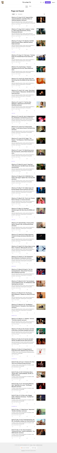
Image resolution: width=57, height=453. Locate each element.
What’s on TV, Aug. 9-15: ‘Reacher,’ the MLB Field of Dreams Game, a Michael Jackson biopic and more (23, 42)
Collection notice (39, 445)
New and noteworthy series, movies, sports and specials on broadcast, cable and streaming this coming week (23, 46)
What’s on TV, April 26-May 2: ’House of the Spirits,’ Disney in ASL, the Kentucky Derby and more (23, 224)
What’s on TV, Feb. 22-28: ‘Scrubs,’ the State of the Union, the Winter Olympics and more (23, 329)
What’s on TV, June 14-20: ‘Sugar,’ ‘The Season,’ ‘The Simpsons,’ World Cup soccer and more (23, 140)
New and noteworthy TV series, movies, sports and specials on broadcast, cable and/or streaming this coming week (23, 342)
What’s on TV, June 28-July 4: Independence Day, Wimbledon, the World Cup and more (23, 117)
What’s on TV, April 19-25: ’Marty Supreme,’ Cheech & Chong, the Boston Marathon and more (23, 236)
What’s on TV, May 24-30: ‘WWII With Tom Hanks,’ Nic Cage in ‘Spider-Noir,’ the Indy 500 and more (23, 178)
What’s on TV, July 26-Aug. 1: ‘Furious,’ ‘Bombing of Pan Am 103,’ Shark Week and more (22, 68)
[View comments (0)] (19, 26)
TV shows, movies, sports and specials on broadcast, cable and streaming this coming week (23, 365)
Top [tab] (16, 14)
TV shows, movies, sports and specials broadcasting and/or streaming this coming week (23, 353)
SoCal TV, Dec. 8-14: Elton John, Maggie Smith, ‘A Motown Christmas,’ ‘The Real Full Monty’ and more (22, 397)
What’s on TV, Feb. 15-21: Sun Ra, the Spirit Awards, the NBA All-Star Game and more (22, 339)
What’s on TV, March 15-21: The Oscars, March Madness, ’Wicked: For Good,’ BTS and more (23, 294)
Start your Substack (25, 447)
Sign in (53, 2)
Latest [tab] (13, 14)
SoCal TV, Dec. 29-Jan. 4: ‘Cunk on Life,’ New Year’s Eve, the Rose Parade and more (23, 362)
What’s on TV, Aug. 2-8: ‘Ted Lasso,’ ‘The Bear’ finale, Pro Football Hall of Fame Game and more (23, 56)
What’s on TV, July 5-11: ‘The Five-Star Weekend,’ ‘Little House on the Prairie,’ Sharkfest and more (21, 104)
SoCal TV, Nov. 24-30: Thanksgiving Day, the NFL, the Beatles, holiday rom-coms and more (23, 420)
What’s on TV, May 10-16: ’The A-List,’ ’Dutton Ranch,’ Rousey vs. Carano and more (23, 199)
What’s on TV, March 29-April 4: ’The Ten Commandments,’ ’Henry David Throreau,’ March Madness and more (22, 271)
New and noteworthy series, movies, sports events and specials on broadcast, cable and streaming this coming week (23, 22)
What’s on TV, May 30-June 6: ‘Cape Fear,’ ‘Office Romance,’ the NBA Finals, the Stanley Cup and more (23, 166)
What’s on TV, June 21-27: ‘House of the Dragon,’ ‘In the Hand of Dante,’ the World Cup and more (23, 128)
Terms (34, 445)
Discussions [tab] (20, 14)
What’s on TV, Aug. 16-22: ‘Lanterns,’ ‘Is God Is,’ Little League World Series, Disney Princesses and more (23, 30)
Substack (23, 450)
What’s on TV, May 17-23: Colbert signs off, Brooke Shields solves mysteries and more (23, 188)
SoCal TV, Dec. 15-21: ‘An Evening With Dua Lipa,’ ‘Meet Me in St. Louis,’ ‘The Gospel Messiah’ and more (23, 385)
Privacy (31, 445)
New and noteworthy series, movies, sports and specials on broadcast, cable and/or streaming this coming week (23, 120)
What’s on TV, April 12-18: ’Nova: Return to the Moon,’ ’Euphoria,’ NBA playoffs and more (23, 247)
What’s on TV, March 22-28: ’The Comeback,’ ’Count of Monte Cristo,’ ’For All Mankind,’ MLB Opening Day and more (23, 282)
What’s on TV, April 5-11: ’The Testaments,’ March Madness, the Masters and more (22, 257)
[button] (26, 6)
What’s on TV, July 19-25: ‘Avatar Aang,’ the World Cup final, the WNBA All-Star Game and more (23, 80)
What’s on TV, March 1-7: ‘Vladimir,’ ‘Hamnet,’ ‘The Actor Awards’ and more (23, 319)
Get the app (34, 447)
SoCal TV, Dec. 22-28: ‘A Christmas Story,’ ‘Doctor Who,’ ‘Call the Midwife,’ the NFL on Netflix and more (22, 373)
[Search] (41, 2)
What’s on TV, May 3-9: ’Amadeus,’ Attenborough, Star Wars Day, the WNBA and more (23, 210)
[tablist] (17, 14)
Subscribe (48, 2)
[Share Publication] (43, 2)
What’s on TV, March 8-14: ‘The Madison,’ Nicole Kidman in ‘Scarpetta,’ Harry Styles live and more (23, 306)
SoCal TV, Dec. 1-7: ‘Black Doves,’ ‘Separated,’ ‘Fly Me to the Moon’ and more (23, 410)
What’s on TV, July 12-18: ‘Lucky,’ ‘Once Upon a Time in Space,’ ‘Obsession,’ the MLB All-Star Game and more (23, 92)
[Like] (12, 26)
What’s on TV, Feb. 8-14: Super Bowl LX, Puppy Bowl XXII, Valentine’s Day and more (22, 350)
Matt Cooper (18, 24)
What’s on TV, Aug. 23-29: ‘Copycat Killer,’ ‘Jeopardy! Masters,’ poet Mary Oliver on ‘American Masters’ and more (22, 19)
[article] (28, 21)
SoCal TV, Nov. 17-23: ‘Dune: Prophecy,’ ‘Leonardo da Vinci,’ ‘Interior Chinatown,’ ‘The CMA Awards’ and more (23, 431)
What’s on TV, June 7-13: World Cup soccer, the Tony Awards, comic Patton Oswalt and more (23, 152)
